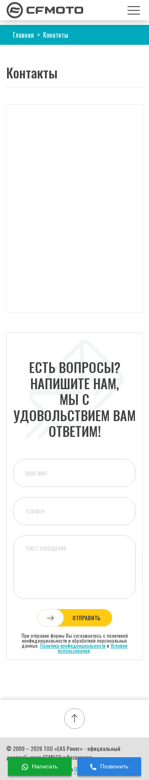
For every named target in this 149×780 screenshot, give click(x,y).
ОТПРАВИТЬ (86, 618)
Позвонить (113, 766)
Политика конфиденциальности (73, 645)
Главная (23, 35)
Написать (44, 766)
